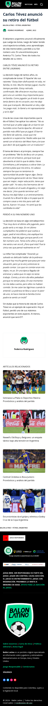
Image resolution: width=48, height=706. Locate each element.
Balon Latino (8, 25)
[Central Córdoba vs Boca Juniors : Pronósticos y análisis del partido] (24, 461)
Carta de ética (25, 644)
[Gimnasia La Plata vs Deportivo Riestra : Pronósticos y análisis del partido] (24, 382)
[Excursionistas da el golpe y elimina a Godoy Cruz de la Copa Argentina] (24, 500)
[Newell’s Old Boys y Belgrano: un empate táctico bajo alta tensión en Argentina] (24, 421)
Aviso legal (18, 646)
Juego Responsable (12, 666)
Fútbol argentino (23, 25)
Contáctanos (29, 666)
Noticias (28, 4)
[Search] (41, 4)
